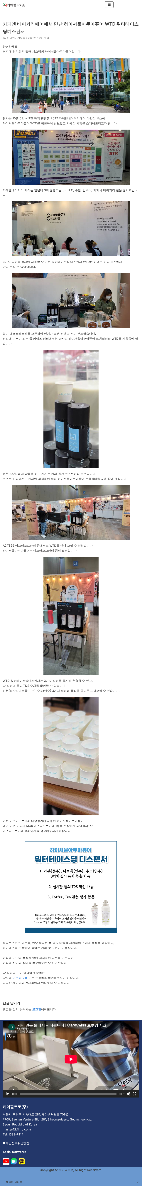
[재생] (7, 1094)
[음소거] (128, 1094)
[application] (71, 1059)
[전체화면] (134, 1094)
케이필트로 (65, 1170)
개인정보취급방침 (17, 1143)
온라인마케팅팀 (16, 37)
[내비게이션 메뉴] (109, 4)
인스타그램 (20, 978)
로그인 (36, 1009)
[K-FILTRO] (14, 5)
